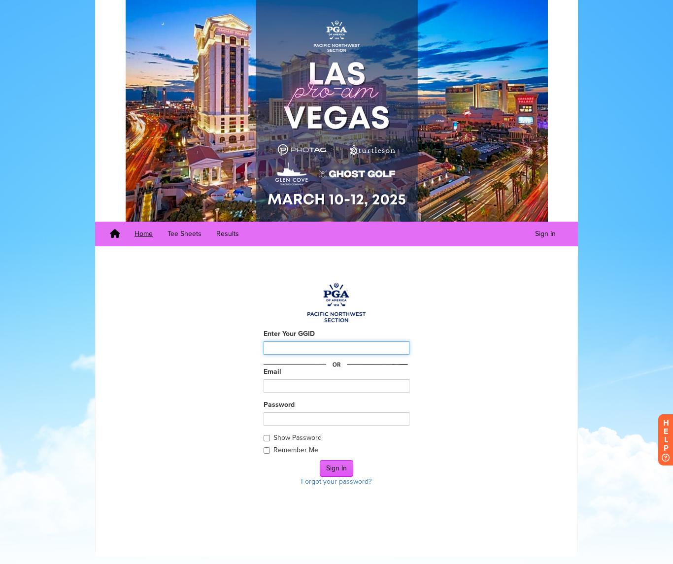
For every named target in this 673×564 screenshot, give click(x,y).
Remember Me (295, 450)
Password (279, 404)
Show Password (297, 437)
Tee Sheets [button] (185, 234)
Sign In (545, 234)
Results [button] (227, 234)
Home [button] (144, 234)
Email (272, 371)
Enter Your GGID (289, 334)
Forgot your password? (336, 481)
